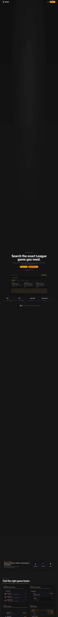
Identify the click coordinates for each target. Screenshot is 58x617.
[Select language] (48, 2)
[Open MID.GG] (6, 2)
